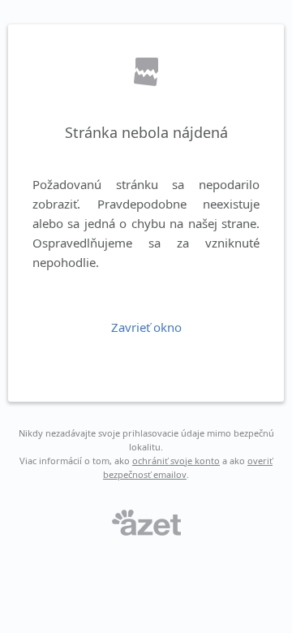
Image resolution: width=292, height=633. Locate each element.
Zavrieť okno (146, 327)
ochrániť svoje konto (176, 460)
